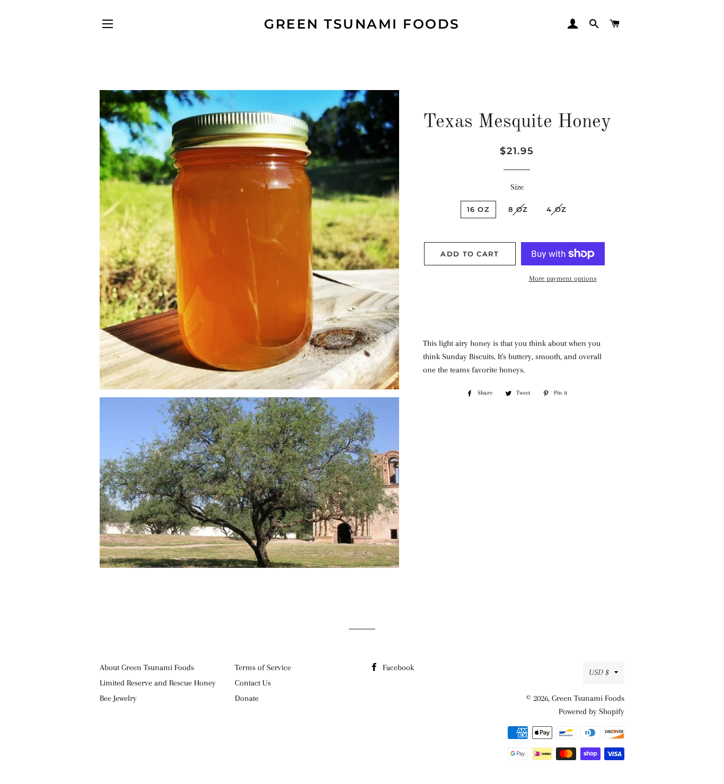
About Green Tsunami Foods (147, 667)
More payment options (563, 278)
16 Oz (478, 209)
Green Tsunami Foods (362, 24)
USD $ (599, 672)
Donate (247, 698)
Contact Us (253, 683)
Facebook (397, 667)
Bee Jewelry (118, 698)
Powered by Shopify (591, 711)
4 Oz (556, 209)
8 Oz (518, 209)
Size (517, 187)
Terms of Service (263, 667)
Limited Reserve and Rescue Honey (158, 683)
